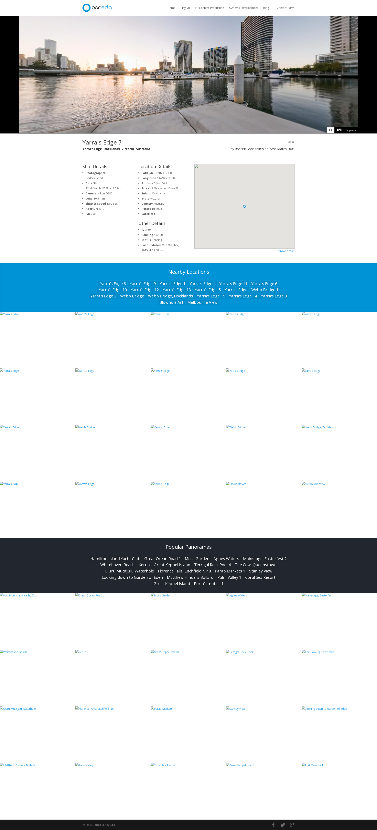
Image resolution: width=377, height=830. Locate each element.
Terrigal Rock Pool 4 (212, 564)
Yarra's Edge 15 (211, 296)
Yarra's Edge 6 (264, 283)
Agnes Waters (226, 558)
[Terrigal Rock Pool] (264, 652)
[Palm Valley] (113, 765)
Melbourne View (202, 302)
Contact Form (286, 8)
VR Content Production (209, 8)
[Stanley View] (264, 708)
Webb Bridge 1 (264, 289)
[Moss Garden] (188, 595)
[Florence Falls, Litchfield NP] (113, 708)
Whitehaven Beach (117, 564)
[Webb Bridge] (113, 427)
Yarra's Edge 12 (145, 289)
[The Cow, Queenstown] (339, 652)
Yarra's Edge (236, 289)
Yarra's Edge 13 (177, 289)
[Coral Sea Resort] (188, 765)
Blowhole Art (171, 302)
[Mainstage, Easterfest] (339, 595)
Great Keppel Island (172, 564)
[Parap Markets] (188, 708)
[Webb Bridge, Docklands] (339, 427)
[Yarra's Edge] (37, 314)
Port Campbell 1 (209, 583)
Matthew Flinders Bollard (190, 577)
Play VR (185, 8)
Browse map (286, 251)
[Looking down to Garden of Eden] (339, 708)
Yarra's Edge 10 (113, 289)
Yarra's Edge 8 (113, 283)
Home (171, 8)
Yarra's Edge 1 (173, 283)
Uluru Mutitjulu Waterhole (129, 571)
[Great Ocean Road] (113, 595)
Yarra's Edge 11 (233, 283)
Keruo (144, 564)
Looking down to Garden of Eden (132, 577)
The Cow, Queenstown (256, 564)
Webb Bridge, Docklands (170, 296)
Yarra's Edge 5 (208, 289)
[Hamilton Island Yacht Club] (37, 595)
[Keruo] (113, 652)
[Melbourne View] (339, 484)
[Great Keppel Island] (188, 652)
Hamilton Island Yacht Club (115, 558)
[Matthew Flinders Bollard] (37, 765)
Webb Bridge (132, 296)
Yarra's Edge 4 (202, 283)
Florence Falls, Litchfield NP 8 (184, 571)
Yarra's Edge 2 (103, 296)
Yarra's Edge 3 (274, 296)
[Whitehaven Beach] (37, 652)
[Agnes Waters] (264, 595)
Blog (266, 8)
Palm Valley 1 (229, 577)
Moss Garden (197, 558)
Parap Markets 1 (230, 571)
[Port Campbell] (339, 765)
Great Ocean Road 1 (162, 558)
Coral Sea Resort (260, 577)
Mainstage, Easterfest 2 (265, 558)
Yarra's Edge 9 (143, 283)
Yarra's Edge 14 (243, 296)
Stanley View (260, 571)
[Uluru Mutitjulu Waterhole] (37, 708)
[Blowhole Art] (264, 484)
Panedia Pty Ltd (104, 825)
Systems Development (243, 8)
